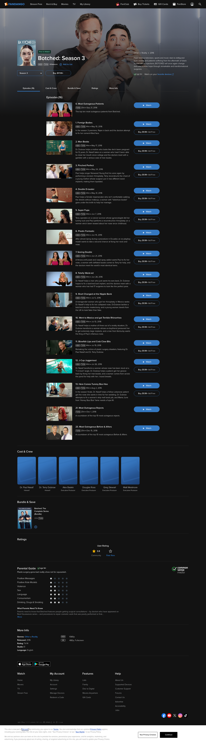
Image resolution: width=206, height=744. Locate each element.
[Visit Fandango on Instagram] (180, 715)
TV (18, 689)
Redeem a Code (57, 697)
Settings (53, 689)
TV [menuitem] (74, 4)
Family (85, 684)
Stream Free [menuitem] (36, 4)
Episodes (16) (28, 88)
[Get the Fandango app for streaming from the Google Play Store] (41, 663)
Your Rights (80, 732)
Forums (118, 693)
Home (20, 680)
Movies (20, 684)
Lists (84, 680)
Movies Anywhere (90, 693)
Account (53, 684)
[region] (103, 734)
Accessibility (120, 706)
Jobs (117, 710)
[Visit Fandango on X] (174, 715)
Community (96, 555)
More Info (113, 88)
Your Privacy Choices (148, 735)
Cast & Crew (51, 88)
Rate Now (110, 555)
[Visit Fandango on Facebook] (163, 715)
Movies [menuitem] (64, 4)
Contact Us (120, 697)
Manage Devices (57, 693)
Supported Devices (123, 684)
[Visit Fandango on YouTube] (169, 715)
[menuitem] (161, 4)
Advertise (119, 702)
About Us (119, 680)
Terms (55, 729)
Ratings (95, 88)
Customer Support (123, 689)
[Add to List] (35, 527)
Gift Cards (87, 697)
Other (27, 637)
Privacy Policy (95, 729)
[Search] (200, 4)
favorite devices (164, 74)
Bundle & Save (74, 88)
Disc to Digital (88, 689)
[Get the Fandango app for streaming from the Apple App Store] (25, 663)
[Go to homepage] (14, 4)
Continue (168, 735)
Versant (25, 729)
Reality (35, 637)
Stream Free (22, 693)
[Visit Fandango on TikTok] (185, 715)
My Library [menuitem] (85, 4)
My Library (54, 680)
